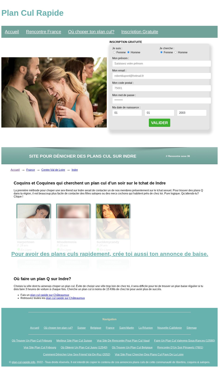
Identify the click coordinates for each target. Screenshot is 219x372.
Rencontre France (43, 31)
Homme (135, 52)
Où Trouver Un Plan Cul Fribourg (32, 340)
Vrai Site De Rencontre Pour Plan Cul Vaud (123, 340)
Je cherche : (166, 48)
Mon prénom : (120, 58)
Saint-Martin (126, 327)
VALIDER (159, 123)
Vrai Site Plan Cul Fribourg (40, 347)
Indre (75, 169)
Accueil (12, 31)
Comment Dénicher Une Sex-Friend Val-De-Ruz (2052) (76, 354)
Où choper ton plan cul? (91, 31)
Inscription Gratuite (139, 31)
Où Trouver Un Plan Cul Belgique (132, 347)
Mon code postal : (123, 82)
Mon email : (119, 70)
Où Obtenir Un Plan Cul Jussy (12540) (84, 347)
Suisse (81, 327)
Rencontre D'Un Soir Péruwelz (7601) (180, 347)
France (30, 169)
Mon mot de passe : (124, 95)
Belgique (95, 327)
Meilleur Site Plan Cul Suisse (74, 340)
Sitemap (191, 327)
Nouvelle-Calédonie (169, 327)
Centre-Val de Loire (53, 169)
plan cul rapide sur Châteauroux (49, 295)
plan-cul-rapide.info (23, 362)
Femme (121, 52)
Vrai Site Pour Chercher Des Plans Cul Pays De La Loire (149, 354)
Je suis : (117, 48)
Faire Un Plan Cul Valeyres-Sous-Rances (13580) (184, 340)
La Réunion (146, 327)
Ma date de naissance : (126, 107)
